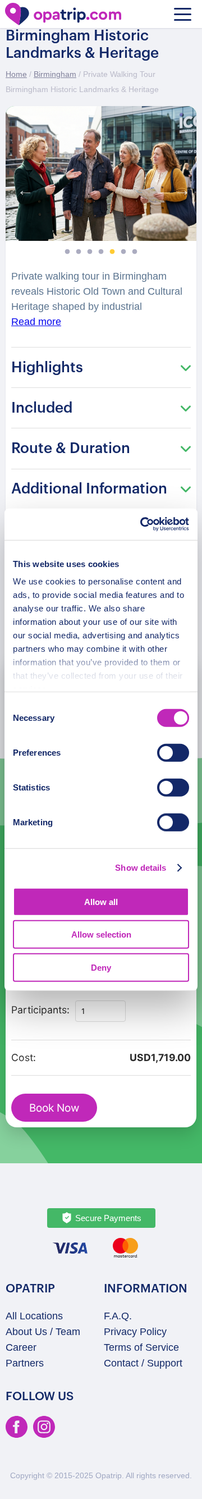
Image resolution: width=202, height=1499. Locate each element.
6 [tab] (123, 252)
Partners (25, 1363)
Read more (36, 321)
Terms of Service (141, 1347)
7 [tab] (134, 252)
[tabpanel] (101, 173)
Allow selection (101, 934)
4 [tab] (101, 252)
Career (21, 1347)
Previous (22, 187)
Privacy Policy (135, 1331)
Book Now (54, 1108)
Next (179, 187)
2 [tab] (78, 252)
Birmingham (55, 74)
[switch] (173, 752)
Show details (140, 867)
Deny (101, 967)
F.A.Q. (118, 1316)
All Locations (34, 1316)
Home (16, 74)
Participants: (40, 1010)
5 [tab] (112, 252)
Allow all (101, 901)
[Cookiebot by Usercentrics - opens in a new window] (142, 524)
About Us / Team (43, 1331)
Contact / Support (143, 1363)
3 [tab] (89, 252)
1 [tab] (67, 252)
